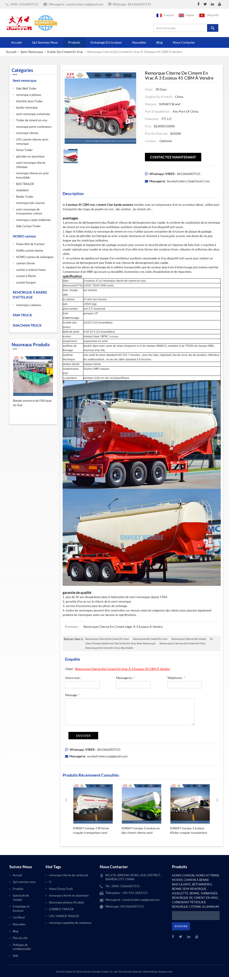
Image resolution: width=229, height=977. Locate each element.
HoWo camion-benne (29, 250)
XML (16, 956)
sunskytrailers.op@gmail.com (84, 4)
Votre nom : (73, 678)
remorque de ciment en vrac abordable (109, 647)
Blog (159, 42)
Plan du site (20, 938)
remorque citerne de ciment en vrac (107, 639)
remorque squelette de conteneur (70, 922)
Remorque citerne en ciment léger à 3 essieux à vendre (123, 626)
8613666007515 (139, 4)
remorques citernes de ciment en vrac (182, 643)
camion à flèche (26, 276)
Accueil (16, 42)
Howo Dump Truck (61, 889)
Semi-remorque (32, 52)
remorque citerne (27, 133)
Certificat (19, 917)
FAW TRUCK (22, 315)
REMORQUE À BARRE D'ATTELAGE (30, 294)
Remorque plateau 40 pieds (66, 902)
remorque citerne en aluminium (69, 895)
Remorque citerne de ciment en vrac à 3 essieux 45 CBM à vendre (122, 669)
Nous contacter (184, 42)
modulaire (22, 190)
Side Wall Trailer (26, 88)
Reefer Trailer (25, 196)
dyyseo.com (165, 971)
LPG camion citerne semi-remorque (32, 141)
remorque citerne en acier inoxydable (32, 175)
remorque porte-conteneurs (34, 126)
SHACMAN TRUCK (27, 325)
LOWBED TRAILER (61, 909)
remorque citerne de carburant (68, 875)
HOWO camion (24, 236)
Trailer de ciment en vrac (65, 52)
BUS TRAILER (25, 184)
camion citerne (25, 263)
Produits (74, 42)
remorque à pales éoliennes (33, 220)
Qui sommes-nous (45, 42)
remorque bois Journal (30, 203)
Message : (73, 695)
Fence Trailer (24, 150)
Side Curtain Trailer (28, 226)
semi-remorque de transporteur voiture (29, 211)
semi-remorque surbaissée (33, 114)
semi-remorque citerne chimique (30, 165)
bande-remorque (27, 107)
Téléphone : (176, 678)
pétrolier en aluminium (30, 156)
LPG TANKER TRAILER (64, 916)
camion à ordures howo (31, 269)
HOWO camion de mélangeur (35, 257)
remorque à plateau (28, 95)
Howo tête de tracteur (30, 244)
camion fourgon (26, 282)
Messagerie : (125, 678)
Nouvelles (139, 42)
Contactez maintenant (173, 157)
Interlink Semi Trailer (29, 101)
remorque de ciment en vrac (150, 639)
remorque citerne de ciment (189, 639)
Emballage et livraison (106, 42)
